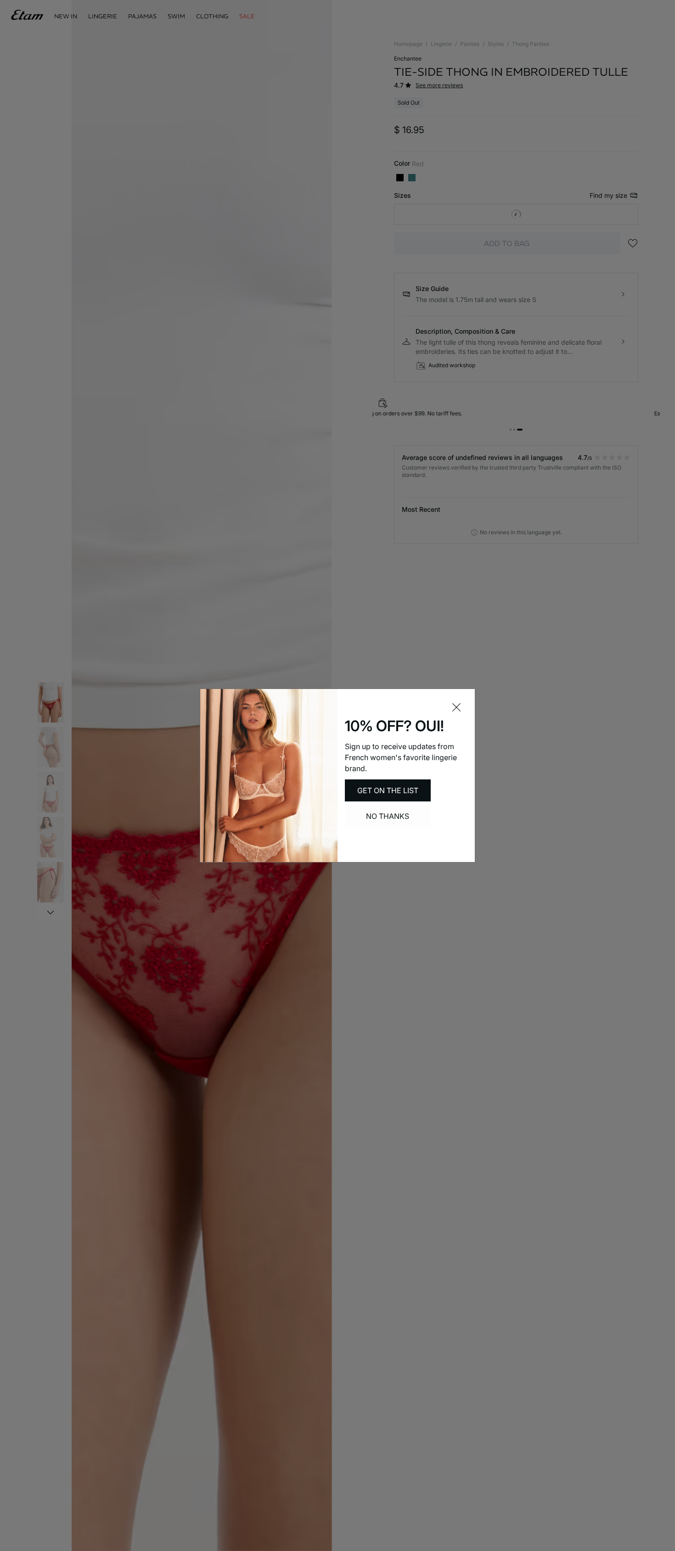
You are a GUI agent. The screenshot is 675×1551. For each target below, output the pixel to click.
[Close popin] (456, 707)
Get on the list (387, 790)
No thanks (387, 816)
